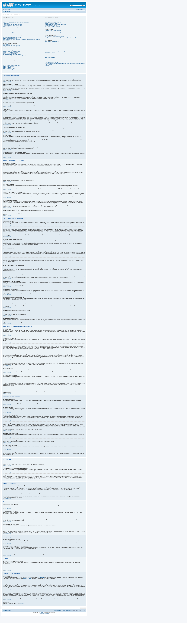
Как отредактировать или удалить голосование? (12, 50)
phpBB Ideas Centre (27, 578)
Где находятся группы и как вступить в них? (53, 22)
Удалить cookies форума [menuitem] (67, 610)
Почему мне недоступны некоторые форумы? (11, 51)
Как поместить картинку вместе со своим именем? (12, 37)
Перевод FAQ (47, 65)
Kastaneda (22, 603)
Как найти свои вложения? (50, 57)
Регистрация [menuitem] (79, 9)
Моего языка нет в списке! (8, 36)
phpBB (42, 612)
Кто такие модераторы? (49, 19)
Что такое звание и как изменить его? (10, 38)
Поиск (82, 5)
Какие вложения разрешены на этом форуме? (53, 56)
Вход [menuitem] (84, 9)
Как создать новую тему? (7, 44)
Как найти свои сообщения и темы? (51, 46)
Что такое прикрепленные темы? (9, 68)
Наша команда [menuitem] (58, 610)
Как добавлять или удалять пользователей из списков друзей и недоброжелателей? (60, 37)
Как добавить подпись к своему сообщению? (11, 46)
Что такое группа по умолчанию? (51, 25)
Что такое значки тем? (7, 70)
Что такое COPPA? (6, 26)
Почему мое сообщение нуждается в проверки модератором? (14, 56)
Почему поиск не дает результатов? (51, 42)
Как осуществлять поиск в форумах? (52, 41)
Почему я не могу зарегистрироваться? (10, 27)
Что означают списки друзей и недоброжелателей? (54, 36)
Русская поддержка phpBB (44, 613)
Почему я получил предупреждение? (10, 53)
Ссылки (5, 9)
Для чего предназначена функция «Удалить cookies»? (13, 28)
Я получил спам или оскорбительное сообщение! (54, 32)
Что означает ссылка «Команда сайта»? (52, 26)
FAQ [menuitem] (9, 9)
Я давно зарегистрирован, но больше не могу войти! (12, 25)
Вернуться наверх (7, 81)
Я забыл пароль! (6, 23)
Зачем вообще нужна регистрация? (9, 19)
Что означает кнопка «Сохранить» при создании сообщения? (14, 55)
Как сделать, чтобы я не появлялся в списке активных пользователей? (16, 22)
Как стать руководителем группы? (51, 23)
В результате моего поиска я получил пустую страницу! (55, 43)
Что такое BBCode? (6, 61)
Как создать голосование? (7, 47)
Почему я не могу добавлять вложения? (10, 52)
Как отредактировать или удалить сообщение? (11, 45)
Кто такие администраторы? (50, 18)
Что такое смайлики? (7, 64)
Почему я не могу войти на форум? (9, 18)
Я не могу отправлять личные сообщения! (53, 30)
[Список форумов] (8, 4)
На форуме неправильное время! (9, 33)
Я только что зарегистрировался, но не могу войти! (12, 24)
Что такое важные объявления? (9, 66)
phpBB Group (41, 577)
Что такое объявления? (7, 67)
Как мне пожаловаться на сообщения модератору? (12, 54)
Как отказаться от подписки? (50, 52)
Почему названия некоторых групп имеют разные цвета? (55, 24)
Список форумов (7, 610)
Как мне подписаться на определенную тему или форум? (55, 51)
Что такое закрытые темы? (8, 69)
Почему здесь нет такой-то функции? (52, 62)
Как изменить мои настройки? (8, 32)
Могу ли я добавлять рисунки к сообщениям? (11, 65)
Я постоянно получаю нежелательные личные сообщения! (56, 31)
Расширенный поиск (84, 5)
